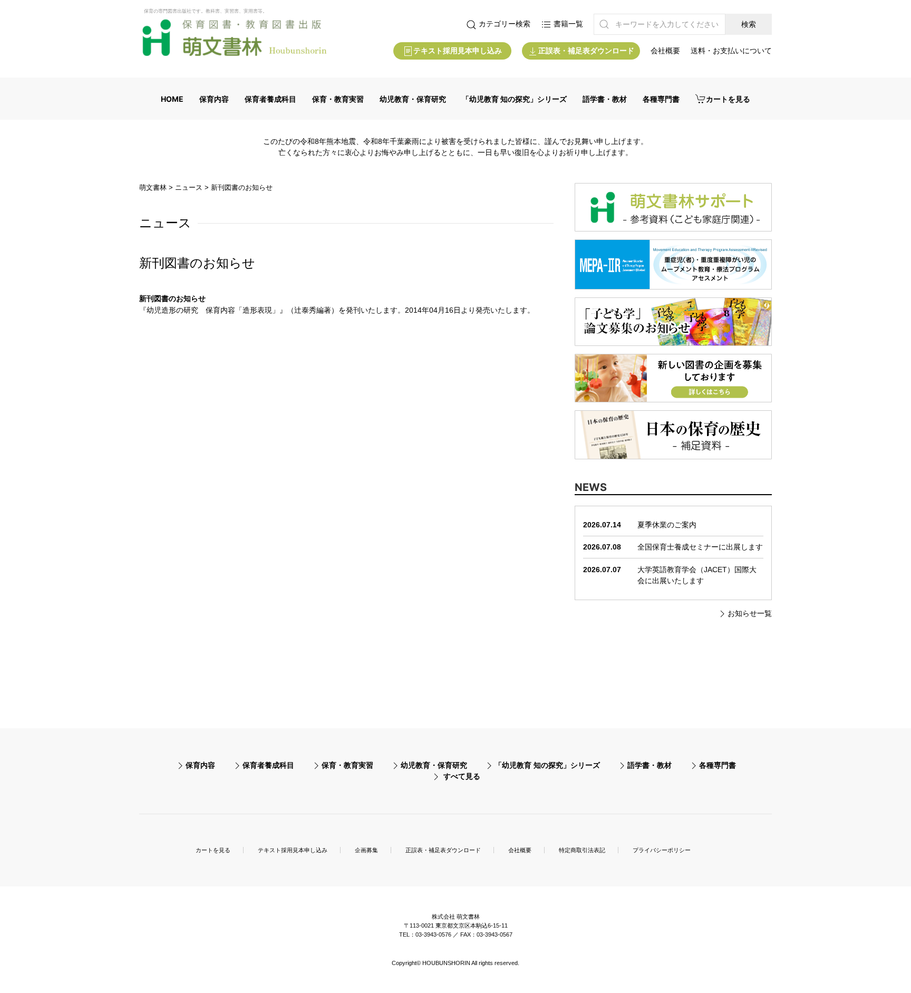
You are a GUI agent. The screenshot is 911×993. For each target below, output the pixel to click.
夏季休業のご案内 (666, 524)
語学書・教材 (605, 98)
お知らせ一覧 (750, 613)
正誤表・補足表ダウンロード (586, 50)
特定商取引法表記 (582, 850)
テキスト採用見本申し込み (457, 50)
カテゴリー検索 (503, 24)
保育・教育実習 (338, 98)
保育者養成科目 (270, 98)
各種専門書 (661, 98)
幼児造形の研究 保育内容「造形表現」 (213, 310)
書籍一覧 (567, 24)
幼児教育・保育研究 (413, 98)
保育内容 (214, 98)
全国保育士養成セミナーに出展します (700, 547)
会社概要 (665, 50)
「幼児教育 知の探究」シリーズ (514, 98)
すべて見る (461, 776)
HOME (172, 98)
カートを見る (728, 98)
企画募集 (366, 850)
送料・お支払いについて (731, 50)
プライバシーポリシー (662, 850)
